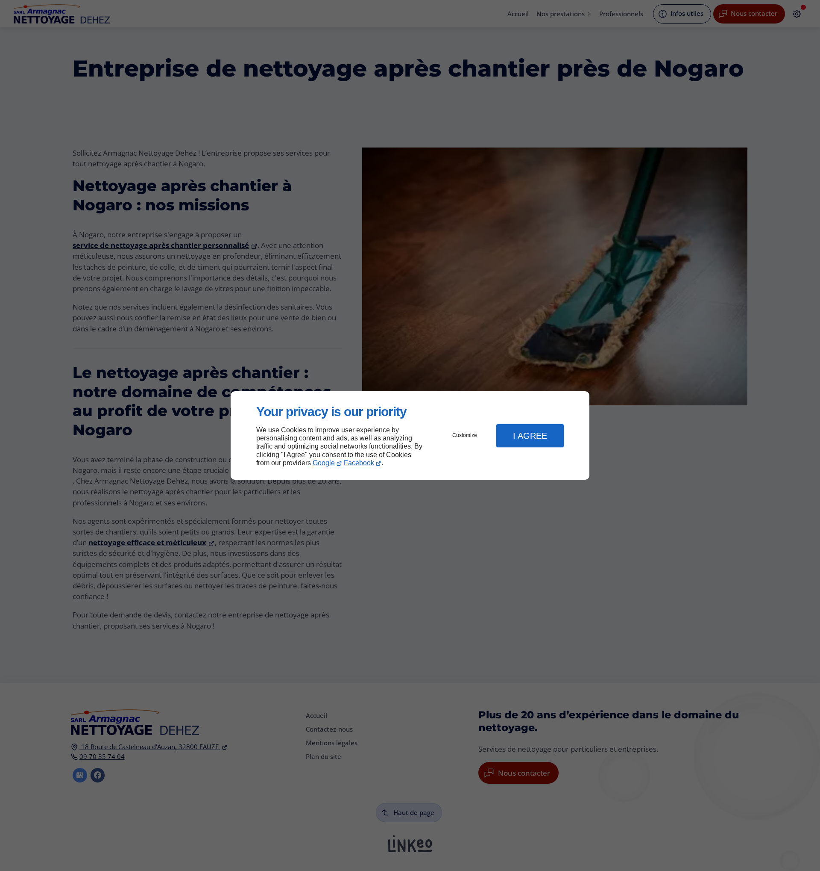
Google (324, 463)
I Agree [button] (530, 435)
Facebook (359, 463)
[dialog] (410, 435)
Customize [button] (464, 435)
